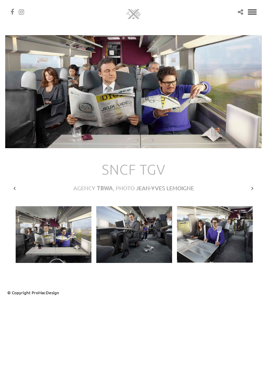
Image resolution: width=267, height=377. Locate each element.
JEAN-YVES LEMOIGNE (165, 187)
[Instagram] (21, 12)
